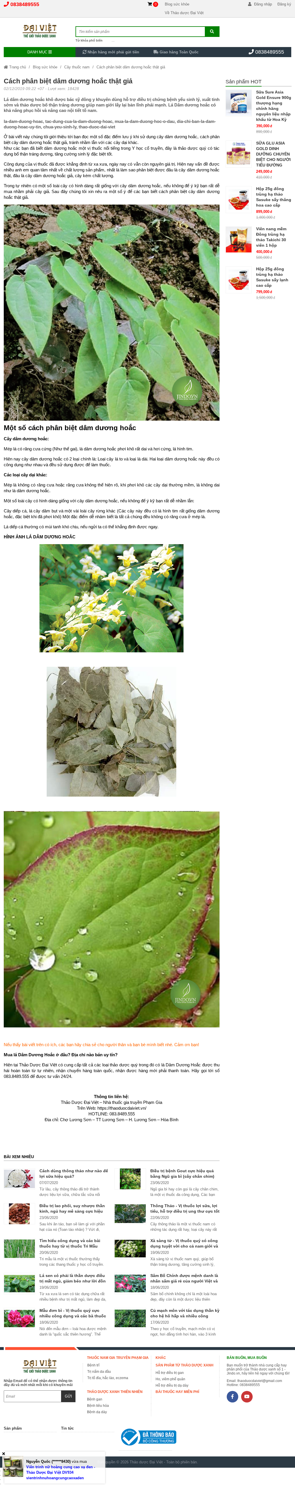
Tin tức (67, 1428)
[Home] (40, 30)
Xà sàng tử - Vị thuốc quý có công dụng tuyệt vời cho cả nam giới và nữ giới (184, 1246)
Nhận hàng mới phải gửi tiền (112, 52)
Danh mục (37, 52)
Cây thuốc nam (77, 67)
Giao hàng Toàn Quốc (178, 52)
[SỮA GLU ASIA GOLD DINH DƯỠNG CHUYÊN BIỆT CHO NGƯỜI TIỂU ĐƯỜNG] (239, 154)
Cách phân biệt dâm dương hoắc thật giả (131, 67)
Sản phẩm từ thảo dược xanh (184, 1365)
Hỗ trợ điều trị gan (170, 1373)
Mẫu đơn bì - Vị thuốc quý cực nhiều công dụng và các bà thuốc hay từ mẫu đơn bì (72, 1316)
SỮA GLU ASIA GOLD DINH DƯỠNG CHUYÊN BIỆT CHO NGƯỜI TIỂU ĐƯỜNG (273, 154)
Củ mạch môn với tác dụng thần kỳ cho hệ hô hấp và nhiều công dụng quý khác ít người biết (185, 1316)
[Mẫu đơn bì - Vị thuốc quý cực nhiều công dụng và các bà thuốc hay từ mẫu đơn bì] (19, 1318)
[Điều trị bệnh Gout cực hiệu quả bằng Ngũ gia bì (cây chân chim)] (130, 1179)
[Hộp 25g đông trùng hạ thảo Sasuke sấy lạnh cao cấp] (239, 279)
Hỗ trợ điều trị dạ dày (172, 1385)
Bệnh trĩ (93, 1365)
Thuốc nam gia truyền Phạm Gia (118, 1358)
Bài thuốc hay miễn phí (177, 1392)
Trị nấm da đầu (99, 1372)
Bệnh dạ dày (97, 1412)
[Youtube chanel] (247, 1396)
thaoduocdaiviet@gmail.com (259, 1381)
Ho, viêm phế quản (170, 1379)
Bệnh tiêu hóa (98, 1406)
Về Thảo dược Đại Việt (184, 13)
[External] (145, 1438)
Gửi (68, 1396)
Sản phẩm (13, 1428)
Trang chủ (17, 67)
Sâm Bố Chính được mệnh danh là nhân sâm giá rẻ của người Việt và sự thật (184, 1281)
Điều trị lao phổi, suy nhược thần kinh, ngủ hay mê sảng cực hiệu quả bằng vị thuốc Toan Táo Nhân (73, 1211)
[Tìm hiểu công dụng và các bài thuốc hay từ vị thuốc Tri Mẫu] (19, 1249)
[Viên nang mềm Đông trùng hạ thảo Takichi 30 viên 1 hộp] (239, 239)
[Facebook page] (232, 1396)
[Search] (212, 32)
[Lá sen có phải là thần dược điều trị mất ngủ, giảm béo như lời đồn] (19, 1284)
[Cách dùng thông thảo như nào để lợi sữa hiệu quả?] (19, 1179)
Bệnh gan (94, 1399)
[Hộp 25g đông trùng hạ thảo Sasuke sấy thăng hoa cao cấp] (239, 199)
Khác (161, 1358)
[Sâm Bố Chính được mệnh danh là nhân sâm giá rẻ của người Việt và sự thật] (130, 1284)
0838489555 (24, 4)
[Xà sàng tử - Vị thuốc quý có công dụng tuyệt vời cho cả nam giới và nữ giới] (130, 1249)
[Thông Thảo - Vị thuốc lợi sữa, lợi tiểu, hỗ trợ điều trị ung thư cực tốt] (130, 1214)
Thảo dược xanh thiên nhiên (115, 1392)
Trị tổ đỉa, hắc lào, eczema (107, 1378)
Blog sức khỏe (177, 4)
